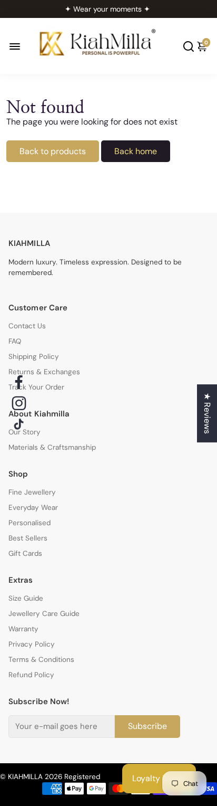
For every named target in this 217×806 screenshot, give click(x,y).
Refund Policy (31, 674)
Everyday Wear (33, 507)
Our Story (24, 432)
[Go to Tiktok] (18, 424)
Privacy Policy (31, 644)
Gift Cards (25, 553)
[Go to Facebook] (18, 382)
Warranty (23, 628)
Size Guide (25, 598)
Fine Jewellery (32, 492)
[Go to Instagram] (18, 403)
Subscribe (147, 726)
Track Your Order (36, 387)
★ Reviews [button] (207, 413)
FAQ (14, 341)
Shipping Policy (33, 356)
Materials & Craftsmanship (52, 447)
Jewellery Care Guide (44, 613)
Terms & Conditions (41, 659)
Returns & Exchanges (44, 371)
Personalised (29, 522)
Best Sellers (27, 538)
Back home (135, 151)
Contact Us (27, 325)
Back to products (52, 151)
